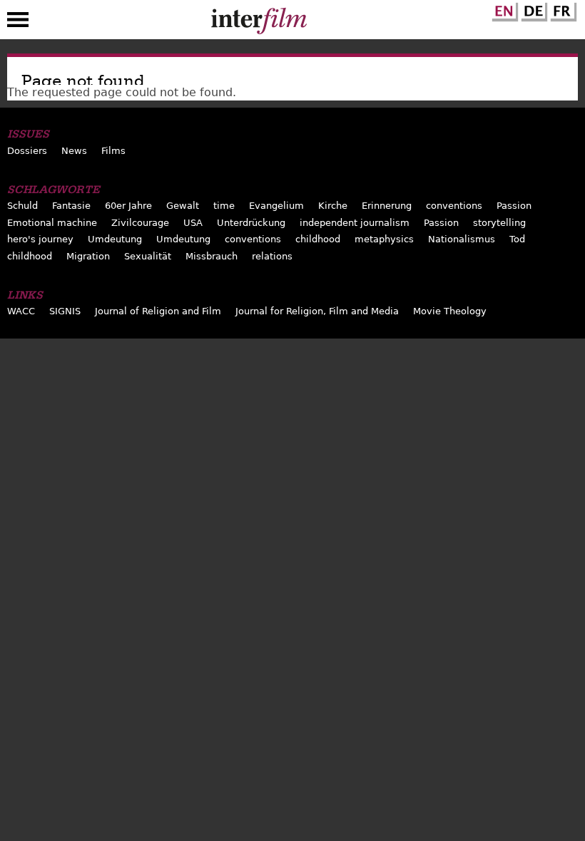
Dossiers (27, 150)
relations (272, 256)
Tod (517, 239)
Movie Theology (450, 311)
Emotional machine (52, 222)
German (532, 9)
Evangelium (276, 205)
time (224, 205)
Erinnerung (387, 205)
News (74, 150)
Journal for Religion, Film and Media (317, 311)
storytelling (499, 222)
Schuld (22, 205)
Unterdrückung (251, 222)
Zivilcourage (140, 222)
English (503, 9)
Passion (514, 205)
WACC (21, 311)
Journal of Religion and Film (158, 311)
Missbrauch (211, 256)
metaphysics (384, 239)
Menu (18, 22)
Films (113, 150)
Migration (88, 256)
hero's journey (40, 239)
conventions (454, 205)
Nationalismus (461, 239)
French (561, 9)
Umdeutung (115, 239)
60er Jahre (128, 205)
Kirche (332, 205)
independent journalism (355, 222)
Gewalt (182, 205)
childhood (317, 239)
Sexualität (147, 256)
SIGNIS (65, 311)
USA (193, 222)
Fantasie (71, 205)
